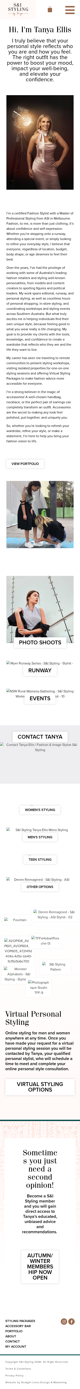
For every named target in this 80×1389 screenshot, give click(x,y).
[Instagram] (64, 1321)
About (10, 1336)
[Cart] (50, 9)
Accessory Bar (18, 1326)
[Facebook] (71, 1321)
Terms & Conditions (18, 1368)
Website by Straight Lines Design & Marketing (36, 1382)
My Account (15, 1346)
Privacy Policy (14, 1375)
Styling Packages (20, 1321)
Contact (12, 1341)
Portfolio (13, 1331)
